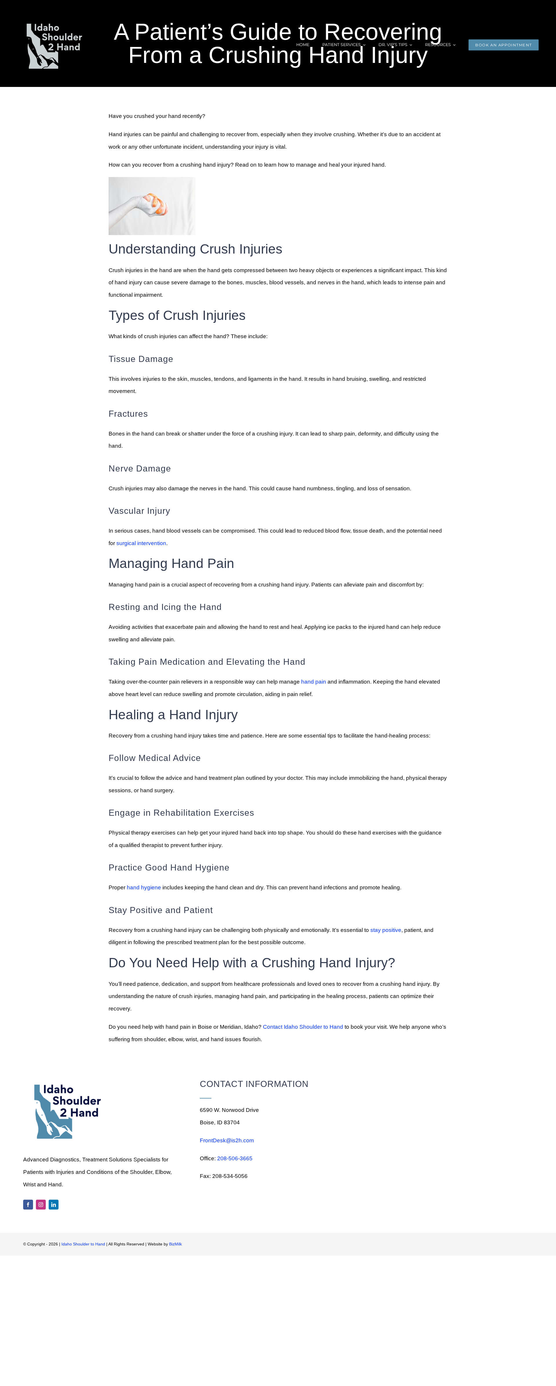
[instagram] (41, 1205)
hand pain (313, 682)
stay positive (385, 930)
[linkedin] (53, 1205)
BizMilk (175, 1244)
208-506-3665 (235, 1158)
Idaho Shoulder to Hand (83, 1244)
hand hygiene (144, 887)
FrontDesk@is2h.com (227, 1140)
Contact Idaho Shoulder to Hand (303, 1027)
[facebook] (28, 1205)
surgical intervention (141, 543)
